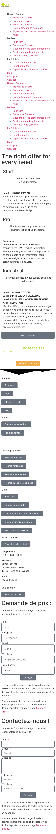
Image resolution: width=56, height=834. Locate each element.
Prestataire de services (25, 55)
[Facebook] (28, 442)
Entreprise (6, 632)
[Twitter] (13, 442)
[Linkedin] (5, 442)
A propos (12, 76)
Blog (9, 72)
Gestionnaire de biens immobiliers (31, 48)
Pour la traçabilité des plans (28, 27)
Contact (11, 79)
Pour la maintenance (24, 24)
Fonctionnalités (21, 65)
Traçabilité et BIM (22, 17)
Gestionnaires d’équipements (28, 52)
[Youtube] (20, 442)
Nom (4, 622)
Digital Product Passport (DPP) (30, 69)
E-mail (5, 643)
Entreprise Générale (23, 45)
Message (6, 758)
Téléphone (7, 654)
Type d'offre (8, 665)
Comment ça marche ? (25, 62)
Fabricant (18, 41)
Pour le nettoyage (22, 21)
